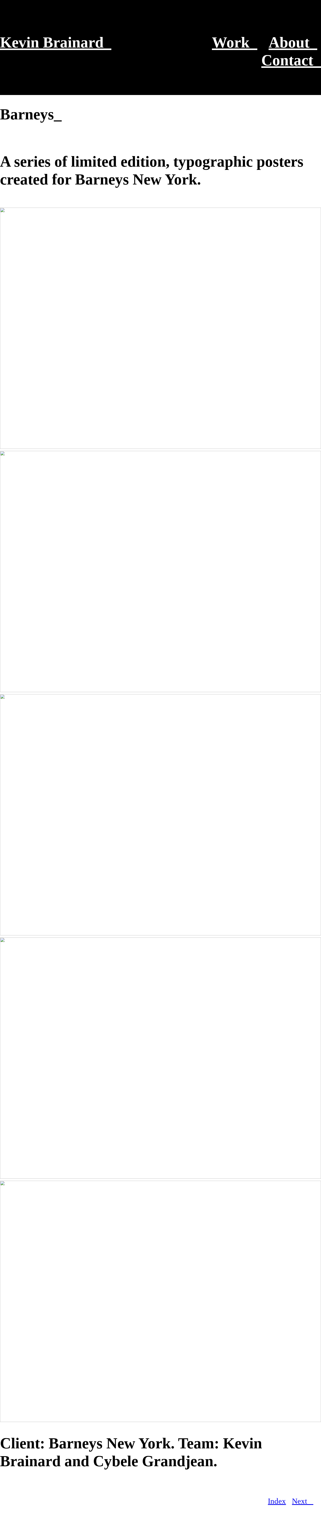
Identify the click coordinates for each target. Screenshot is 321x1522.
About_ (293, 42)
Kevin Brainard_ (55, 42)
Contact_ (291, 60)
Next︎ (302, 1501)
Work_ (234, 42)
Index (277, 1501)
